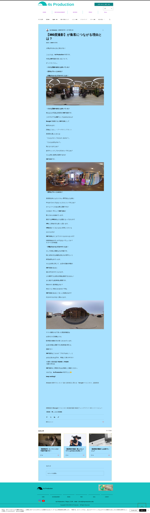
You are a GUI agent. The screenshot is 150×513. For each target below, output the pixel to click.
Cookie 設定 (134, 510)
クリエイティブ (83, 19)
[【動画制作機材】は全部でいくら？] (100, 440)
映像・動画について (65, 19)
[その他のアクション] (103, 30)
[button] (109, 19)
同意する (143, 510)
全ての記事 (40, 19)
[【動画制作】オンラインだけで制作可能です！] (49, 440)
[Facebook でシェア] (47, 417)
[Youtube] (43, 500)
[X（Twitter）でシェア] (50, 417)
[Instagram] (39, 500)
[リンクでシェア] (58, 417)
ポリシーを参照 (20, 511)
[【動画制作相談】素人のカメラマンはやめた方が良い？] (75, 440)
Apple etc (54, 19)
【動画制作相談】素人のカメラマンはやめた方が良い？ (75, 450)
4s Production (61, 4)
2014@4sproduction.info (86, 501)
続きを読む (100, 19)
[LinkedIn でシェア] (54, 417)
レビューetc (74, 19)
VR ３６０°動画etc (57, 411)
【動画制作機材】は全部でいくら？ (100, 450)
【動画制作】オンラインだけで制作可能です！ (49, 450)
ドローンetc (92, 19)
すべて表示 (109, 430)
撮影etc (47, 19)
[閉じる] (148, 510)
